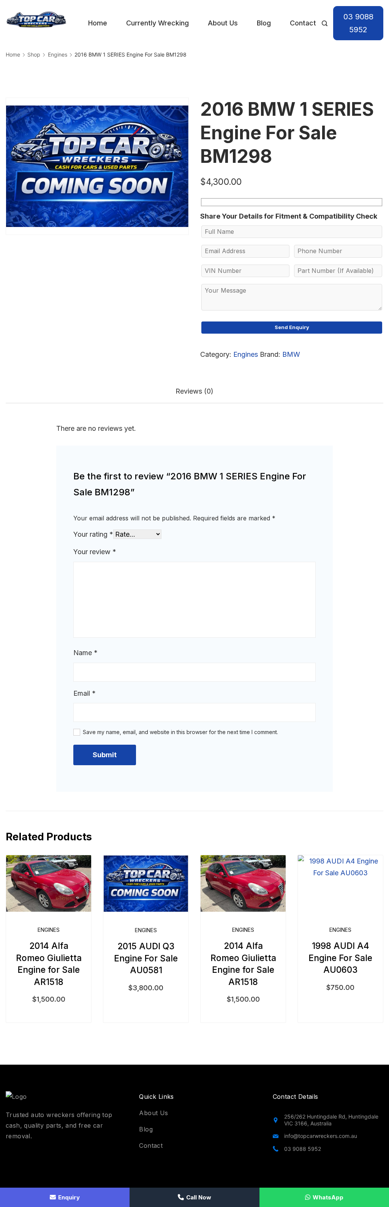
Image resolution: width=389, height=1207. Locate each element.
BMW (291, 354)
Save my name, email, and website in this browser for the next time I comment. (180, 732)
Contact (303, 23)
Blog (264, 23)
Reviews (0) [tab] (194, 391)
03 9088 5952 (358, 23)
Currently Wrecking (157, 23)
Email (84, 693)
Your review (94, 552)
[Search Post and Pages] (324, 23)
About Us (223, 23)
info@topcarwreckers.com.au (320, 1136)
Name (85, 653)
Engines (245, 354)
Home (97, 23)
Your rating (93, 534)
